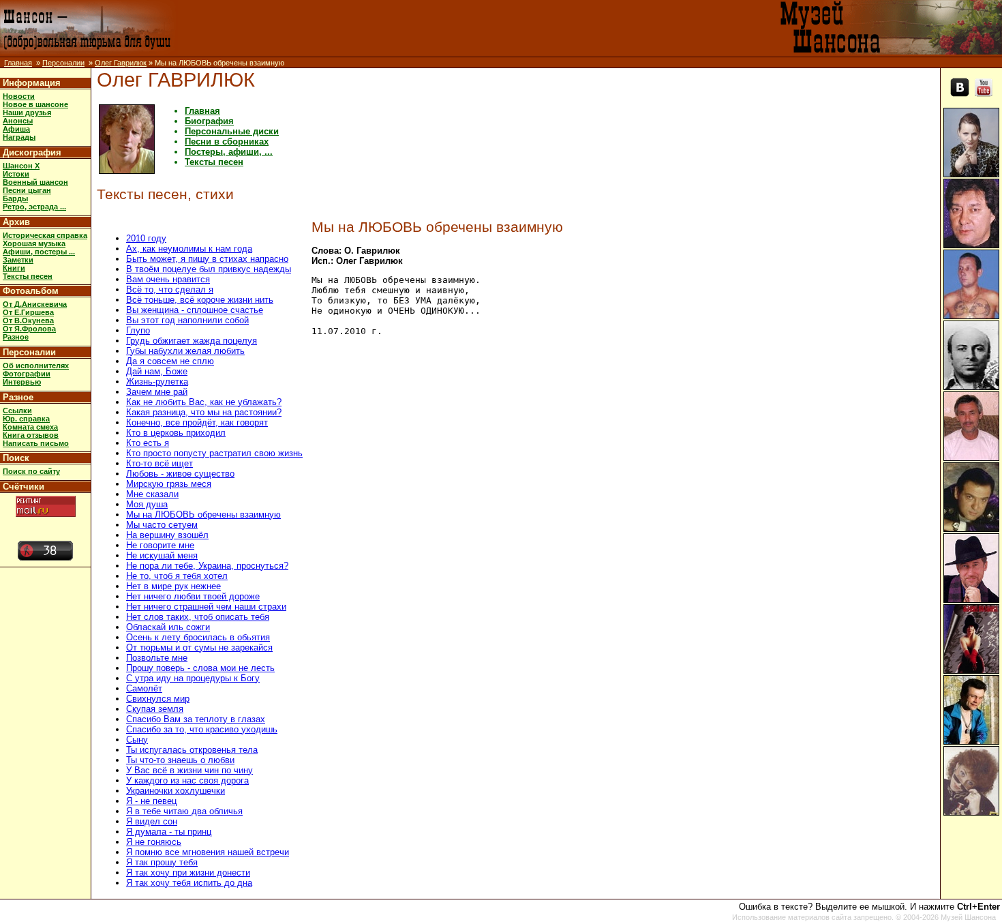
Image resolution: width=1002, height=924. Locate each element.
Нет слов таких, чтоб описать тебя (197, 617)
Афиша (16, 129)
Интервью (22, 382)
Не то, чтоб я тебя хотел (177, 576)
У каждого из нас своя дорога (187, 780)
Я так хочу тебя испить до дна (189, 883)
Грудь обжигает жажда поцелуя (191, 341)
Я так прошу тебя (162, 862)
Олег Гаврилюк (121, 63)
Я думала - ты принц (168, 831)
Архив (16, 222)
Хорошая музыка (34, 243)
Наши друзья (27, 112)
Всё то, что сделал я (169, 289)
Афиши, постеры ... (39, 252)
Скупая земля (154, 709)
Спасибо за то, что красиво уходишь (201, 729)
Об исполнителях (36, 365)
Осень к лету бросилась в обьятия (198, 637)
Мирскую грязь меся (168, 484)
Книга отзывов (31, 435)
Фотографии (26, 374)
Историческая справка (45, 235)
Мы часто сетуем (162, 525)
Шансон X (21, 166)
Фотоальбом (30, 291)
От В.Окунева (28, 320)
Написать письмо (36, 443)
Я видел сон (151, 821)
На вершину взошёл (167, 535)
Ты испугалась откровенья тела (192, 750)
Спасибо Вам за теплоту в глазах (195, 719)
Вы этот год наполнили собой (187, 320)
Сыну (137, 739)
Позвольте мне (156, 658)
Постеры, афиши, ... (229, 152)
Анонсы (18, 121)
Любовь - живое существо (180, 473)
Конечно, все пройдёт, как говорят (197, 422)
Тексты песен (27, 276)
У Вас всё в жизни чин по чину (189, 770)
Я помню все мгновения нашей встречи (207, 852)
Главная (18, 63)
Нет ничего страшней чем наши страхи (206, 606)
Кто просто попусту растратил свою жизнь (214, 453)
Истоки (16, 174)
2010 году (146, 238)
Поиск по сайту (31, 471)
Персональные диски (232, 131)
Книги (14, 268)
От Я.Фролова (29, 329)
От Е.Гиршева (28, 312)
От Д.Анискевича (35, 304)
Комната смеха (30, 427)
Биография (209, 121)
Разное (16, 337)
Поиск (16, 458)
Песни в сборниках (227, 141)
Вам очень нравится (168, 279)
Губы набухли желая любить (185, 351)
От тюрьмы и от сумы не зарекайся (199, 647)
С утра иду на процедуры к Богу (193, 678)
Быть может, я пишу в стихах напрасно (207, 259)
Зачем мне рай (156, 392)
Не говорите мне (160, 545)
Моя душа (147, 504)
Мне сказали (152, 494)
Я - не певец (151, 801)
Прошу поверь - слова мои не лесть (200, 668)
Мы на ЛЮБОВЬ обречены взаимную (203, 514)
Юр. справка (26, 419)
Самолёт (144, 688)
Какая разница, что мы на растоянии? (204, 412)
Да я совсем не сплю (170, 361)
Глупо (138, 330)
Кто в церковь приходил (176, 433)
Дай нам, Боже (156, 371)
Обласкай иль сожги (168, 627)
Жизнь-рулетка (157, 381)
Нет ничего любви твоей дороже (193, 596)
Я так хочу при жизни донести (188, 872)
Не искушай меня (162, 555)
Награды (19, 137)
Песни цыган (27, 190)
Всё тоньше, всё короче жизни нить (199, 300)
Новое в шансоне (35, 104)
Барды (15, 198)
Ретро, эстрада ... (34, 207)
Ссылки (17, 410)
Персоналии (63, 63)
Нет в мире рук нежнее (173, 586)
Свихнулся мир (157, 699)
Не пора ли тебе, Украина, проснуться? (207, 566)
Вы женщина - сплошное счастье (194, 310)
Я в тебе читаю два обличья (184, 811)
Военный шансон (35, 182)
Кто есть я (147, 443)
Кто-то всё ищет (159, 463)
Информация (31, 83)
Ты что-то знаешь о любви (180, 760)
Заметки (18, 260)
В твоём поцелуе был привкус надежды (208, 269)
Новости (19, 96)
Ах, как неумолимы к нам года (189, 248)
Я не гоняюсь (153, 842)
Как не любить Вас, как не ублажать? (204, 402)
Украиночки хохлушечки (175, 791)
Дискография (32, 152)
